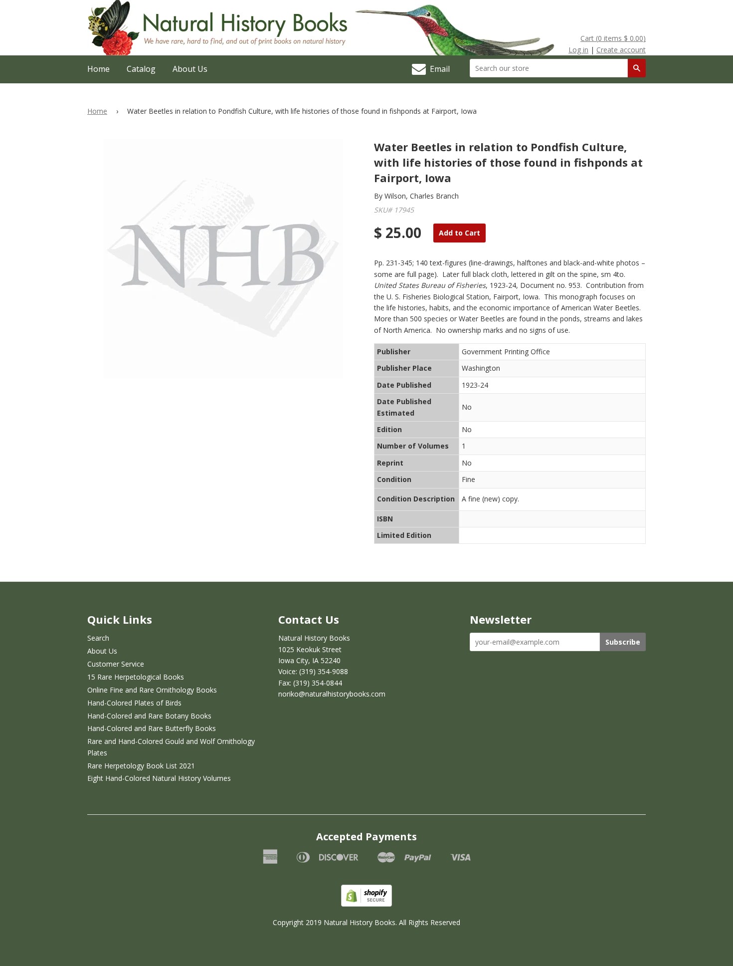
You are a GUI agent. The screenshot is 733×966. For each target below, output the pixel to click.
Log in (578, 49)
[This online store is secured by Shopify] (366, 904)
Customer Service (115, 664)
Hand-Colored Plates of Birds (134, 703)
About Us (190, 68)
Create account (621, 49)
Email (438, 68)
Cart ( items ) (613, 38)
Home (98, 68)
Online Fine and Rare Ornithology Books (152, 690)
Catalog (141, 68)
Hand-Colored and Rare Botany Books (149, 716)
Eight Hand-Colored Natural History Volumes (159, 778)
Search (98, 638)
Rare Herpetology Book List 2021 (141, 765)
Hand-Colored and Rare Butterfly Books (151, 728)
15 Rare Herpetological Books (135, 677)
